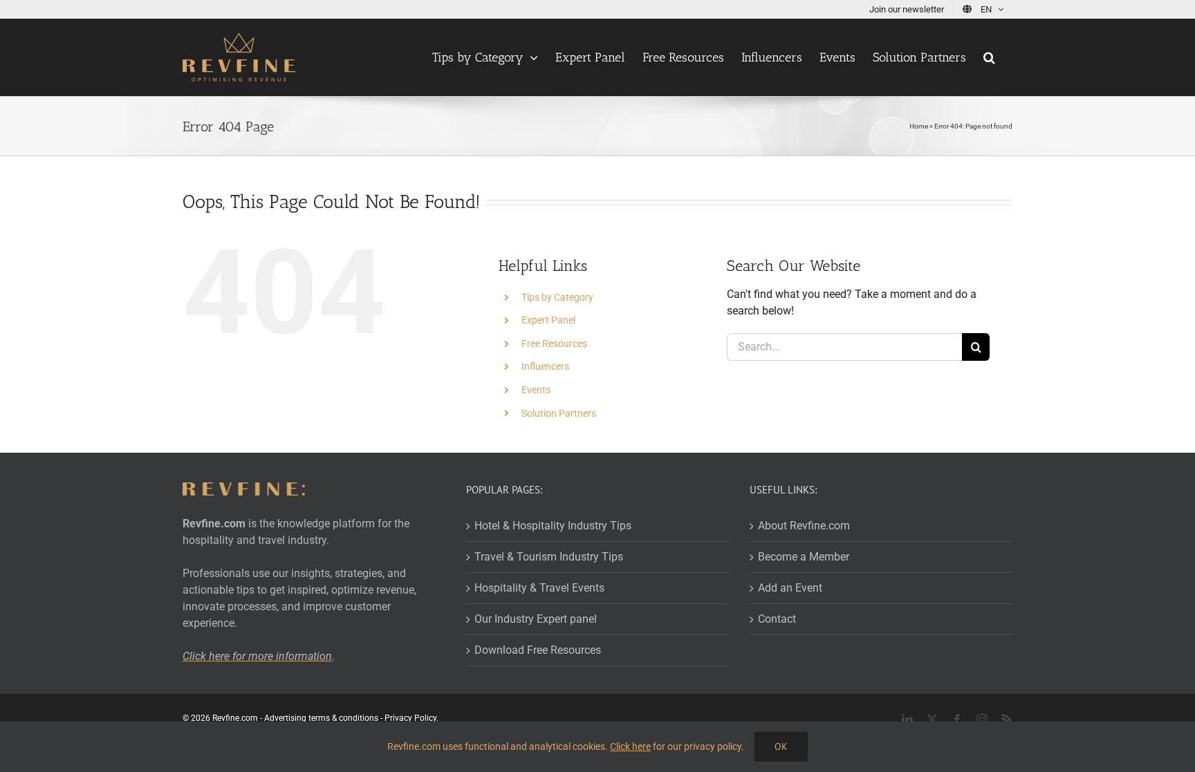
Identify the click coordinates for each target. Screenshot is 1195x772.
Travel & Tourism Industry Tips (548, 556)
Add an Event (790, 587)
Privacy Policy (410, 718)
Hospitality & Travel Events (539, 587)
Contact (777, 618)
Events (535, 389)
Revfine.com (235, 718)
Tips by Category (557, 297)
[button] (989, 57)
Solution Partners (558, 413)
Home (918, 126)
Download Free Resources (537, 650)
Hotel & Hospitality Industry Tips (552, 525)
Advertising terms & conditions (321, 718)
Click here (630, 746)
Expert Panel (548, 320)
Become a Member (803, 556)
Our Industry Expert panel (535, 618)
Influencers (545, 366)
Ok (781, 746)
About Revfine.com (804, 525)
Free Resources (554, 343)
